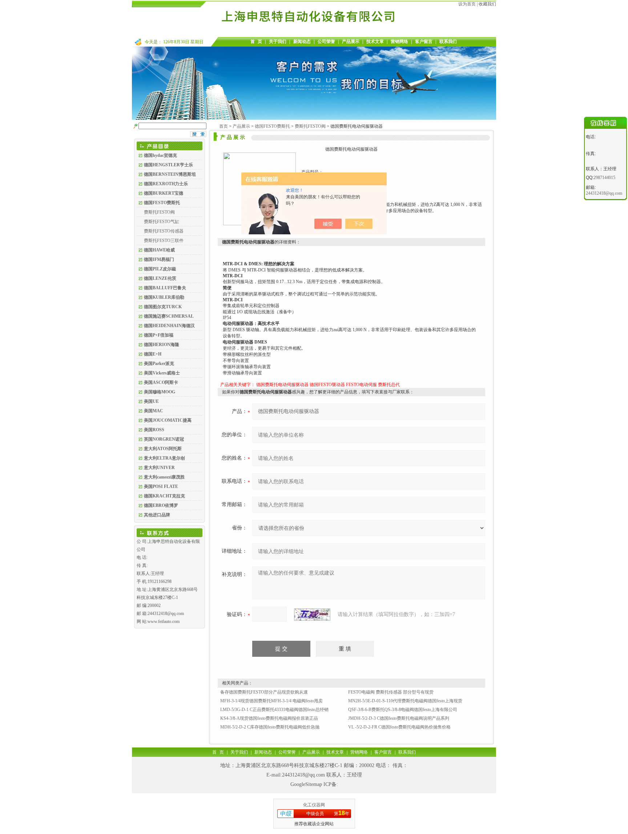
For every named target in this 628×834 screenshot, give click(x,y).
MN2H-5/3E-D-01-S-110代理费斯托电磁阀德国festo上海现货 (405, 700)
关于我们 (277, 41)
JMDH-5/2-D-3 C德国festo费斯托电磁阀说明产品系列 (398, 718)
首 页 (256, 41)
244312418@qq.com (303, 775)
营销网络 (399, 41)
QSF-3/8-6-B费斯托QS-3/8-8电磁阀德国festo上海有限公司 (402, 709)
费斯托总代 (389, 384)
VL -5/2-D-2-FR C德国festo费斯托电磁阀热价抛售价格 (399, 727)
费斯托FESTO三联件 (164, 240)
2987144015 (604, 177)
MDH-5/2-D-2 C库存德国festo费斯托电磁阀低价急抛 (269, 727)
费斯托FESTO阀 (159, 212)
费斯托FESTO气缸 (161, 221)
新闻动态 (302, 41)
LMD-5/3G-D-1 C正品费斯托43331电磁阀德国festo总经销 (274, 709)
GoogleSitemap (306, 784)
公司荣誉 (326, 41)
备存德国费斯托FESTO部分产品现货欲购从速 (264, 692)
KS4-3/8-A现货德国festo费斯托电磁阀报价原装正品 (269, 718)
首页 (223, 126)
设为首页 (467, 4)
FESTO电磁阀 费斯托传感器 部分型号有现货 (391, 692)
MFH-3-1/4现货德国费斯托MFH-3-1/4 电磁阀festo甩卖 (271, 700)
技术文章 (375, 41)
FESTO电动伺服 (361, 384)
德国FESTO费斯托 (272, 126)
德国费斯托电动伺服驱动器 (282, 384)
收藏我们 (487, 4)
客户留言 (423, 41)
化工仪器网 (314, 804)
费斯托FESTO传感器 (164, 231)
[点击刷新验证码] (312, 614)
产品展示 (350, 41)
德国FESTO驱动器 (327, 384)
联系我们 (448, 41)
